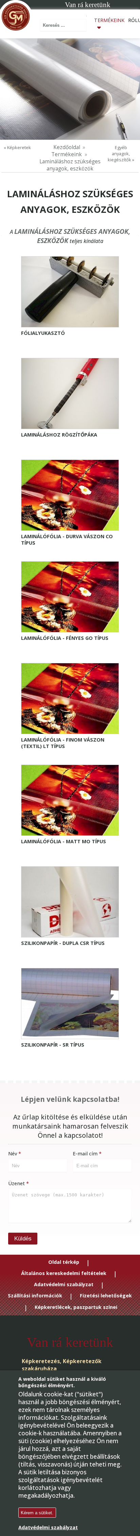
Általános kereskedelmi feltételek (63, 1273)
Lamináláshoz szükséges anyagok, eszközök (70, 165)
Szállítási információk (35, 1296)
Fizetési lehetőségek (106, 1296)
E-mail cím (85, 1153)
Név (12, 1153)
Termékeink (109, 20)
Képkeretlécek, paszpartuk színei (76, 1307)
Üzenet (16, 1183)
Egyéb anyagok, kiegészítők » (121, 153)
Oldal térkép (63, 1262)
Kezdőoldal (66, 147)
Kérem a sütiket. (37, 1512)
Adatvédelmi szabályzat (63, 1285)
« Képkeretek (17, 147)
